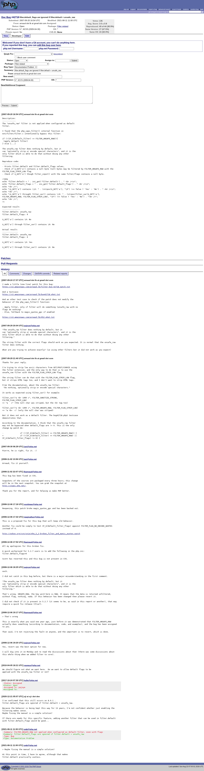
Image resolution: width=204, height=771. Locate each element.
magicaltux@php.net (34, 517)
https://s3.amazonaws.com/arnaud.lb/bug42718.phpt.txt (31, 294)
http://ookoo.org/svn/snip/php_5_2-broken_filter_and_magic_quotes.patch (41, 534)
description (58, 54)
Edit (27, 36)
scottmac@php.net (33, 504)
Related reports (60, 273)
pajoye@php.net (32, 325)
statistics (186, 9)
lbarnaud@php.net (33, 472)
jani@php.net (30, 446)
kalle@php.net (31, 680)
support (133, 9)
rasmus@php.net (32, 665)
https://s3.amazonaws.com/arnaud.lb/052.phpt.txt (28, 317)
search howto (176, 9)
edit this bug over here (49, 45)
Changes (27, 273)
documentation (142, 9)
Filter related (62, 26)
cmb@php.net (30, 729)
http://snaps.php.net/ (14, 486)
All (5, 273)
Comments (14, 273)
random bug (195, 9)
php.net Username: (13, 48)
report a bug (153, 9)
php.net (126, 9)
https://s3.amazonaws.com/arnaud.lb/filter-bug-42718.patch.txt (36, 287)
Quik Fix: (9, 54)
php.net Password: (49, 48)
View (6, 36)
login (201, 9)
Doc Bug (6, 17)
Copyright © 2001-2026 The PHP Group (26, 767)
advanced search (164, 9)
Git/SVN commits (42, 273)
